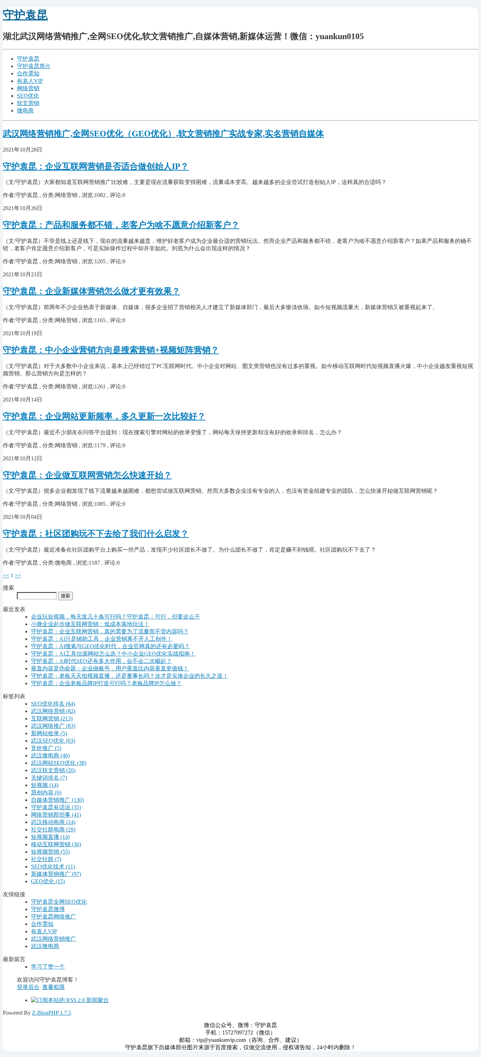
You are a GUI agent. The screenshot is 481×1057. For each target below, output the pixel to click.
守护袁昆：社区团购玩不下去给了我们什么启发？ (96, 533)
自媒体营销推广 (57, 800)
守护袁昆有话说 (56, 807)
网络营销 (28, 88)
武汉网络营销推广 (53, 939)
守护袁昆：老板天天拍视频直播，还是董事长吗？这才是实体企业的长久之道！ (129, 676)
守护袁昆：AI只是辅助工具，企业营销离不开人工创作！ (101, 639)
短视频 (44, 785)
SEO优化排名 (53, 704)
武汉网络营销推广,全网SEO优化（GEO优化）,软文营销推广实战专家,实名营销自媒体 (163, 133)
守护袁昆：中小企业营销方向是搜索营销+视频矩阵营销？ (111, 350)
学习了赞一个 (48, 967)
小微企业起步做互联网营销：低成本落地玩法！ (90, 624)
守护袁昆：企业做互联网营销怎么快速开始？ (87, 475)
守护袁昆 (25, 14)
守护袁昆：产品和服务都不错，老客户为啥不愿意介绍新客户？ (121, 224)
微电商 (25, 110)
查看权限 (53, 987)
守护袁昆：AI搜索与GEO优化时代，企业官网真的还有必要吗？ (110, 646)
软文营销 (28, 103)
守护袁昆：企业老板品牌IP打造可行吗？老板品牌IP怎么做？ (106, 683)
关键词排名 (49, 778)
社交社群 (46, 859)
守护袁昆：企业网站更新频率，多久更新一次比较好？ (104, 416)
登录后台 (28, 987)
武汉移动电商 (53, 822)
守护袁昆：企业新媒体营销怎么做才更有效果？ (91, 291)
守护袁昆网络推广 (53, 917)
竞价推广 (46, 748)
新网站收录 (49, 733)
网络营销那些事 (56, 815)
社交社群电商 (53, 829)
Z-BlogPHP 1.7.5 (51, 1013)
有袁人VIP (30, 81)
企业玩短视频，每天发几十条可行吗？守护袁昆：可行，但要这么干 (115, 617)
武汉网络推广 (53, 726)
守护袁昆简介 (34, 66)
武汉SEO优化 (53, 741)
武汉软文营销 (53, 770)
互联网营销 (52, 718)
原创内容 (46, 792)
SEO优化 (28, 96)
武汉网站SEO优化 (58, 763)
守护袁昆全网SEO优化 (59, 902)
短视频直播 (50, 837)
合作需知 (28, 73)
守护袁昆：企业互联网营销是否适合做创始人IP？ (96, 166)
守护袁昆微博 (48, 909)
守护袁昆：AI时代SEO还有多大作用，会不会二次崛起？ (101, 661)
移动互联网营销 (56, 844)
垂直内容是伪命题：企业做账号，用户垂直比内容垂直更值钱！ (110, 668)
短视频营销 (50, 852)
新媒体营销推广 (56, 874)
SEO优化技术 (53, 866)
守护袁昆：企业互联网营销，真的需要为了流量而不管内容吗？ (110, 631)
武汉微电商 (50, 755)
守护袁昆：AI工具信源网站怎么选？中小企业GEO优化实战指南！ (113, 654)
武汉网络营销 (53, 711)
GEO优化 (48, 881)
